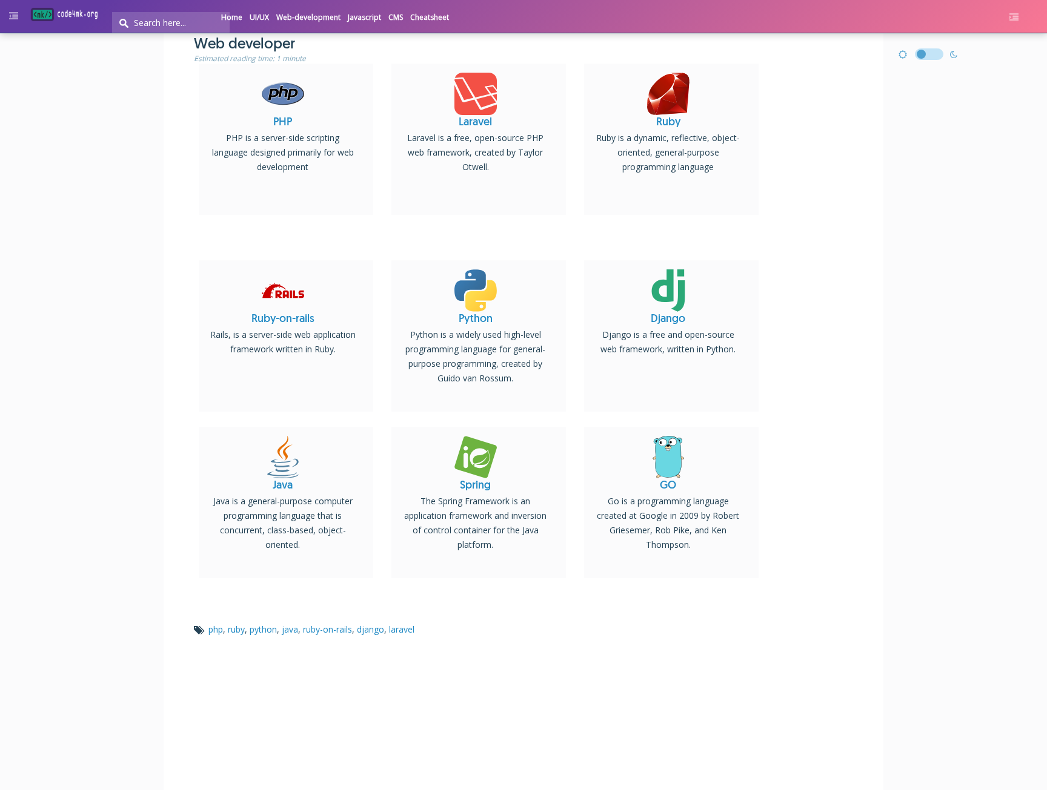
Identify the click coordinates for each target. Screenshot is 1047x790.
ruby (236, 629)
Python (476, 319)
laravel (401, 629)
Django (668, 319)
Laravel (475, 122)
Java (283, 486)
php (215, 629)
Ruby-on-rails (282, 319)
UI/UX (259, 17)
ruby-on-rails (327, 629)
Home (231, 17)
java (290, 629)
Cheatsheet (429, 17)
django (370, 629)
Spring (475, 486)
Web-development (308, 17)
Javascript (364, 17)
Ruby (668, 122)
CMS (395, 17)
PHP (282, 122)
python (263, 629)
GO (668, 486)
